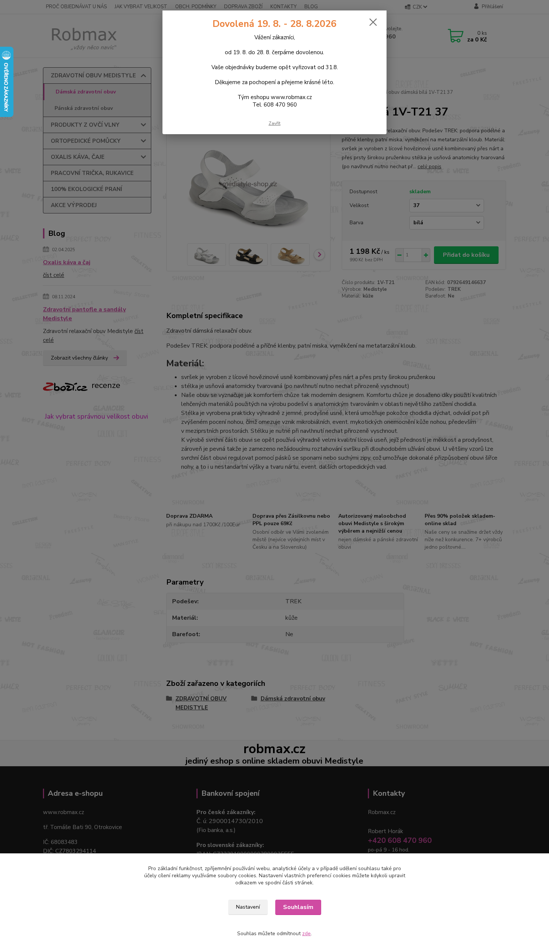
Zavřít (274, 123)
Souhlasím (298, 907)
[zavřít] (373, 22)
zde (306, 933)
